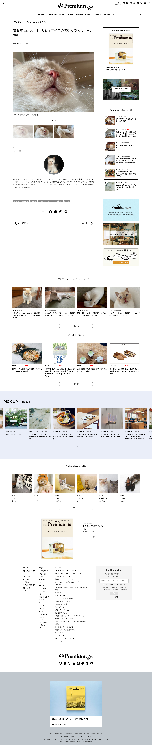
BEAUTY (89, 14)
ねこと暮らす (59, 633)
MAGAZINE (43, 614)
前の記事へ (23, 223)
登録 (113, 593)
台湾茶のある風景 (61, 604)
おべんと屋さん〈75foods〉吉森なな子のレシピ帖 (71, 623)
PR (40, 628)
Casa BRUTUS (57, 739)
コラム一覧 (58, 641)
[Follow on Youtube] (134, 3)
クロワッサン (66, 739)
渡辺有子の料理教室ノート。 (65, 619)
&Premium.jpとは (29, 572)
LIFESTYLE (43, 14)
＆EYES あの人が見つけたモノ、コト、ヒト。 (71, 573)
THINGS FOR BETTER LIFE (65, 571)
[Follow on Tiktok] (138, 3)
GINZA (73, 739)
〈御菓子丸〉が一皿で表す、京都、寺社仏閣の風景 (71, 588)
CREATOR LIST (117, 4)
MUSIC (41, 600)
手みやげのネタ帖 (61, 613)
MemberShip (29, 585)
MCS (108, 739)
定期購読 (26, 579)
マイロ (17, 149)
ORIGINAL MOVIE (43, 624)
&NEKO (107, 14)
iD (113, 14)
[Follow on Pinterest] (145, 3)
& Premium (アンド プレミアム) (76, 6)
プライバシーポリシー (120, 587)
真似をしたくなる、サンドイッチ (66, 579)
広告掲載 (26, 582)
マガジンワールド (64, 741)
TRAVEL (69, 14)
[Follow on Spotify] (141, 3)
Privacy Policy (80, 741)
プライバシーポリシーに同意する (115, 584)
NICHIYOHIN (44, 597)
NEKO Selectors (76, 466)
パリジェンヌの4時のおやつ (64, 598)
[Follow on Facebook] (148, 3)
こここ (104, 739)
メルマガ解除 (114, 597)
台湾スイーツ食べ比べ (62, 610)
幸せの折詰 (58, 593)
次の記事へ (84, 223)
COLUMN (98, 14)
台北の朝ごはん (60, 607)
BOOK (41, 606)
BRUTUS (49, 739)
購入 (94, 537)
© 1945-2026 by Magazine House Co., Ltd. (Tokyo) (76, 736)
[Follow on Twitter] (127, 3)
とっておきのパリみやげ (63, 601)
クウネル (83, 739)
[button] (21, 120)
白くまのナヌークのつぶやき (65, 627)
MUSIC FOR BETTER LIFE (65, 638)
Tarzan (94, 739)
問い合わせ (27, 576)
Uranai (42, 609)
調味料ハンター (60, 596)
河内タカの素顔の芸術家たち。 (65, 630)
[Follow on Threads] (131, 3)
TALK (41, 611)
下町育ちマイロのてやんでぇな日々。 (30, 22)
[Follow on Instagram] (123, 3)
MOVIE (42, 603)
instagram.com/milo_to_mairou (25, 190)
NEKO (17, 201)
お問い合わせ (88, 741)
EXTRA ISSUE (41, 618)
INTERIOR (79, 14)
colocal (99, 739)
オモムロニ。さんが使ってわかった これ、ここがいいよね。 (71, 583)
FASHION (53, 14)
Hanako (78, 739)
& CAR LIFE (59, 636)
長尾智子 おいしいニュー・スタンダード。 (70, 616)
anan (44, 739)
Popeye (89, 739)
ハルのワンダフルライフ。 (64, 576)
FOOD (62, 14)
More (76, 326)
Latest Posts (76, 335)
